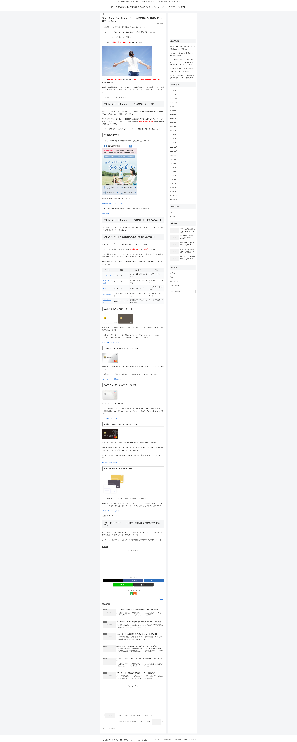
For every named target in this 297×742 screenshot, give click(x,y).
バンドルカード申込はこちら (111, 511)
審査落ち (106, 546)
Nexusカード (107, 294)
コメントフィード (175, 281)
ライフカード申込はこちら (110, 342)
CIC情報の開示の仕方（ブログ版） (113, 203)
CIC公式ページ (107, 213)
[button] (143, 584)
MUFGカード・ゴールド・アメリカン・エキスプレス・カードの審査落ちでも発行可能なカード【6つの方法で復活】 (182, 62)
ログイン (172, 273)
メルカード (106, 288)
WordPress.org (174, 285)
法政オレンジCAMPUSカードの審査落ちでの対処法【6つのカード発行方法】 (182, 77)
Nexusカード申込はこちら (110, 463)
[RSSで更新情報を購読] (135, 593)
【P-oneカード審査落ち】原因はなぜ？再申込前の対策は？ (182, 54)
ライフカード (107, 275)
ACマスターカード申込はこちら (112, 379)
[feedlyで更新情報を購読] (131, 593)
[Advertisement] (133, 562)
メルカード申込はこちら (110, 418)
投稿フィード (174, 277)
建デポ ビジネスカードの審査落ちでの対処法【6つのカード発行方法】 (182, 70)
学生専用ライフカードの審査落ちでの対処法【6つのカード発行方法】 (182, 48)
